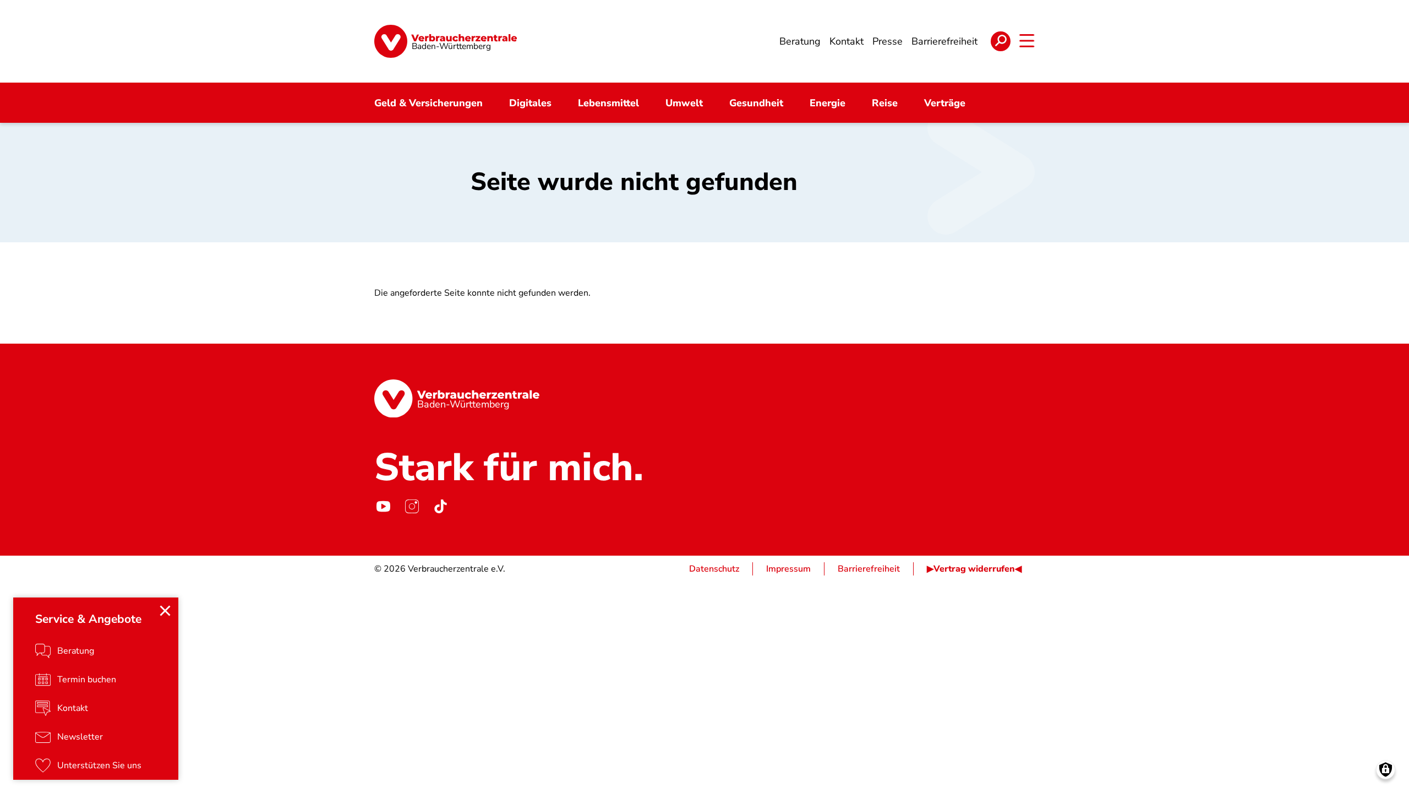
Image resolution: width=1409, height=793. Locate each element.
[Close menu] (165, 610)
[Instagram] (411, 506)
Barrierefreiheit (869, 569)
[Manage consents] (1385, 769)
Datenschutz (714, 569)
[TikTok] (440, 506)
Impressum (788, 569)
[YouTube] (383, 506)
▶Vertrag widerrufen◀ (974, 569)
